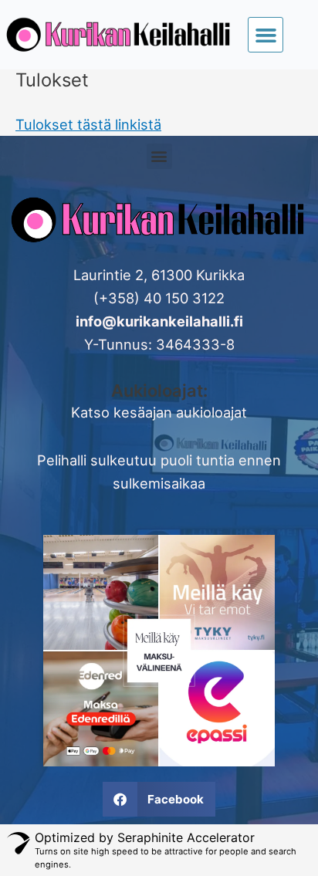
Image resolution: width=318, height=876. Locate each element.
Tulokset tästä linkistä (88, 124)
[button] (265, 34)
